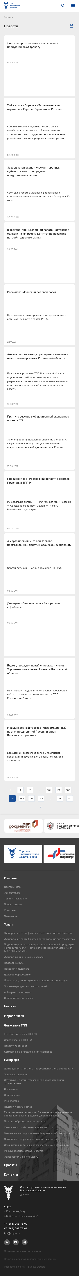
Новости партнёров (15, 1045)
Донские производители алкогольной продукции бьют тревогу (32, 45)
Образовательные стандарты (21, 1156)
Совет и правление (15, 898)
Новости (10, 1006)
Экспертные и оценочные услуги (24, 957)
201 (69, 798)
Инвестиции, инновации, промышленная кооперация (36, 980)
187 (41, 798)
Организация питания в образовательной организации (36, 1145)
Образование (12, 1095)
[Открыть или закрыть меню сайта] (73, 5)
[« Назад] (10, 790)
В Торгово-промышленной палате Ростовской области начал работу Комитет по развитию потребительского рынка (38, 233)
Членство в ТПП (15, 1025)
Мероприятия (14, 1016)
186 (31, 798)
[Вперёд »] (40, 807)
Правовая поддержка (16, 968)
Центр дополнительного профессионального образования (39, 1068)
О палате (10, 878)
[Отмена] (71, 26)
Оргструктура (12, 892)
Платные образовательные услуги (24, 1121)
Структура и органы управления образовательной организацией (34, 1081)
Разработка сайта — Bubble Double (24, 1266)
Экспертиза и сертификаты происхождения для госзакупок (39, 939)
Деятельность (12, 886)
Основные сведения (16, 1074)
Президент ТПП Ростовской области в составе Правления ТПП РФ (38, 480)
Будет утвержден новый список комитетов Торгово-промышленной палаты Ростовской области (37, 669)
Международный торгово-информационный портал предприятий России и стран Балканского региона (37, 731)
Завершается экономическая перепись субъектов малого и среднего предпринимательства (33, 171)
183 (68, 790)
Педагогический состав (18, 1106)
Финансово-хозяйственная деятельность (28, 1127)
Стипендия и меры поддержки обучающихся (30, 1139)
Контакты (11, 1174)
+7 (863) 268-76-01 (15, 1228)
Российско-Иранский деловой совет (31, 292)
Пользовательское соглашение (22, 1251)
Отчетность (10, 916)
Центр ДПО (12, 1060)
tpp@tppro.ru (12, 1233)
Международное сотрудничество (23, 1150)
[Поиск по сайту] (63, 6)
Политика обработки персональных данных (30, 1259)
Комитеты (10, 910)
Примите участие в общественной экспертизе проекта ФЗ (38, 418)
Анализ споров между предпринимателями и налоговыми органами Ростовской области (37, 356)
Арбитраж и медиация (17, 992)
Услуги (9, 924)
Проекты (10, 1165)
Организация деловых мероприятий (25, 986)
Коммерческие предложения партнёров (28, 1051)
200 (60, 798)
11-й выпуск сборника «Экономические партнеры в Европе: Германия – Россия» (34, 107)
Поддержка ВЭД (14, 962)
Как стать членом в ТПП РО (20, 1034)
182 (58, 790)
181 (49, 790)
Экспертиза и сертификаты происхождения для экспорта (38, 933)
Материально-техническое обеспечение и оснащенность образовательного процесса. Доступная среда (38, 1114)
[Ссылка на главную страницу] (12, 6)
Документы (11, 1089)
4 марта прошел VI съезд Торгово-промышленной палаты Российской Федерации (39, 543)
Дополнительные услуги (18, 998)
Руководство (11, 1101)
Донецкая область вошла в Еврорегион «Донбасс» (33, 605)
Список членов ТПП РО (18, 1040)
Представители (13, 904)
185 (22, 798)
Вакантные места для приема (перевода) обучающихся (37, 1133)
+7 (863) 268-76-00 (16, 1223)
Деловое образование (17, 974)
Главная (8, 17)
